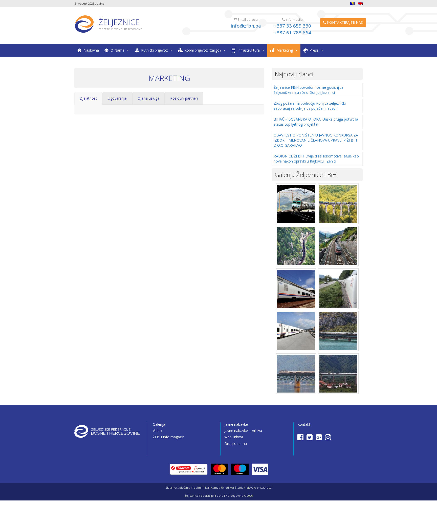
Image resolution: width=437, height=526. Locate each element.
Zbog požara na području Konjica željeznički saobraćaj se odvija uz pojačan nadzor (310, 106)
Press (314, 50)
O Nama (117, 50)
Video (157, 430)
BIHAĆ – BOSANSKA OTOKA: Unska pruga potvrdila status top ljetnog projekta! (316, 122)
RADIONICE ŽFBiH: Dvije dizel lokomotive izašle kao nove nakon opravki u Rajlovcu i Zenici (316, 159)
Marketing (284, 50)
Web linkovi (233, 436)
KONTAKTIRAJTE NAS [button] (344, 22)
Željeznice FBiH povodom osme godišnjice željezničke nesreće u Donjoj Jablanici (308, 90)
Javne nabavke (236, 424)
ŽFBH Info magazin (168, 436)
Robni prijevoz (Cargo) (202, 50)
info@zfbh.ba (246, 25)
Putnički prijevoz (154, 50)
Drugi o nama (235, 443)
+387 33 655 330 (292, 25)
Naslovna (91, 50)
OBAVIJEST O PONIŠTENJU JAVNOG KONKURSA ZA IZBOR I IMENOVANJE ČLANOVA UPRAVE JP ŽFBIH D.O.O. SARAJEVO (316, 140)
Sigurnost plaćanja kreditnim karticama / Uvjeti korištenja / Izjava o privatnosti (218, 487)
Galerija (159, 424)
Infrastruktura (248, 50)
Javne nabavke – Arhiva (243, 430)
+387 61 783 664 (292, 32)
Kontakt (303, 424)
